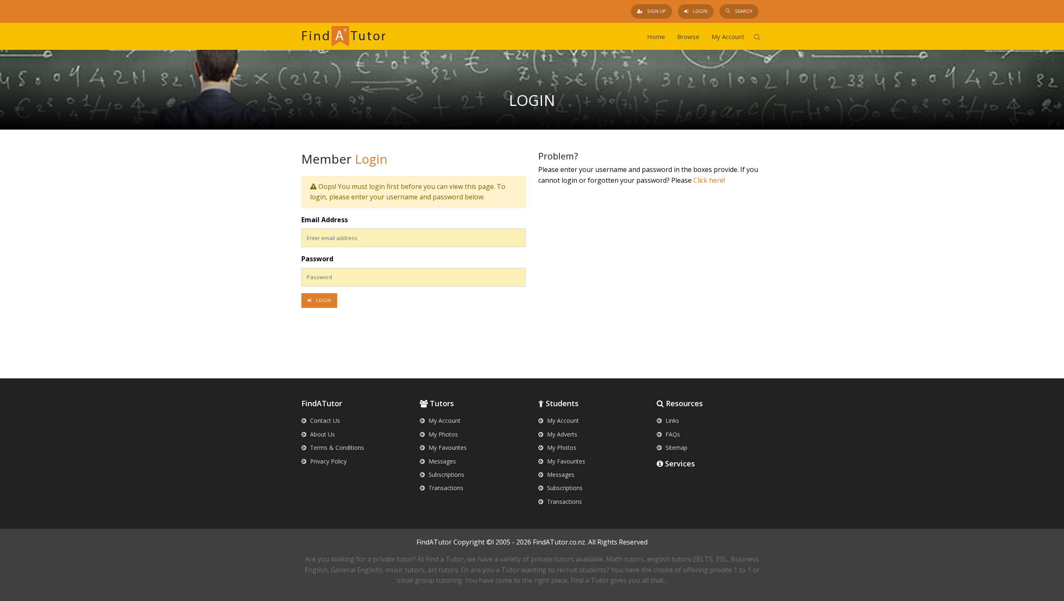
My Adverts (561, 434)
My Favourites (447, 447)
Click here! (709, 180)
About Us (321, 434)
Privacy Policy (327, 461)
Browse (688, 36)
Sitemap (675, 447)
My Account (728, 36)
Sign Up (656, 11)
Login (699, 11)
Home (656, 36)
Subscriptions (445, 474)
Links (671, 420)
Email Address (324, 219)
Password (317, 258)
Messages (441, 461)
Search (743, 11)
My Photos (442, 434)
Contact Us (324, 420)
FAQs (672, 434)
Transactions (445, 488)
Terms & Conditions (336, 447)
